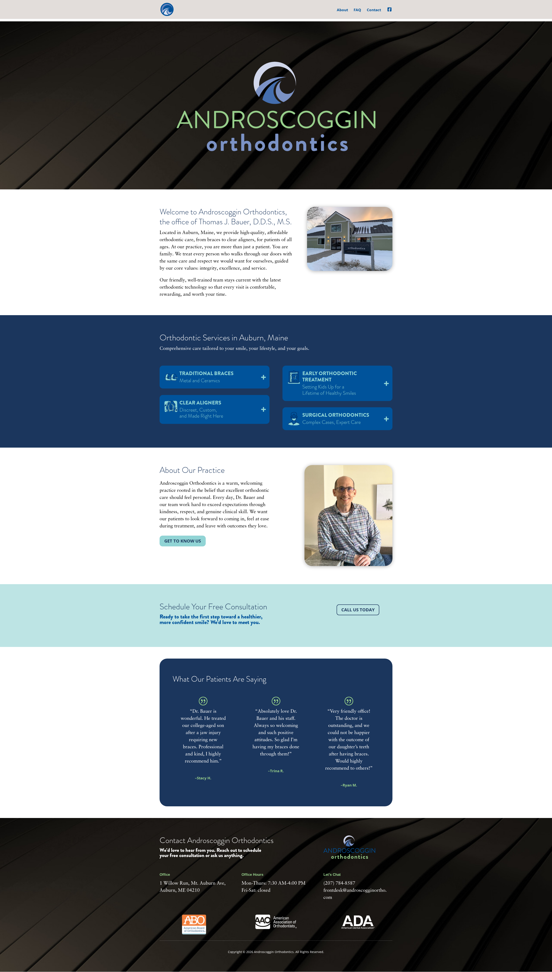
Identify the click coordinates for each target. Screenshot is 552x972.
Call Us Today (358, 610)
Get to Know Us (182, 541)
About (342, 10)
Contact (374, 10)
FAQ (357, 10)
